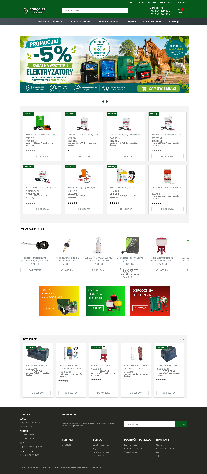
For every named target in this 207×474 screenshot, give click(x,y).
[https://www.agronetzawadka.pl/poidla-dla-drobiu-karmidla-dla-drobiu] (105, 301)
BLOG (131, 2)
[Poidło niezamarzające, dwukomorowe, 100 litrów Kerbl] (38, 354)
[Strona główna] (41, 11)
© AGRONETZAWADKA (29, 467)
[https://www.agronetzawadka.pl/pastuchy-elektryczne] (59, 301)
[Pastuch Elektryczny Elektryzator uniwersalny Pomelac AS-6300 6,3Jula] (167, 123)
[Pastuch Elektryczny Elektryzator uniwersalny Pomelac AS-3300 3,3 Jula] (84, 123)
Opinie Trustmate (131, 452)
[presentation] (180, 339)
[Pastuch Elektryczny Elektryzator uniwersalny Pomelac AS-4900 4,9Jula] (126, 123)
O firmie (158, 445)
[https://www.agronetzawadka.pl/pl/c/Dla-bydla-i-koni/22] (150, 301)
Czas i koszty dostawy (133, 448)
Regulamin (97, 448)
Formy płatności (130, 445)
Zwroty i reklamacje (101, 445)
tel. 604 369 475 (68, 445)
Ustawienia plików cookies (165, 448)
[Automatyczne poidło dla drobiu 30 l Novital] (103, 354)
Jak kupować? (98, 455)
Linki (157, 452)
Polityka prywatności (101, 452)
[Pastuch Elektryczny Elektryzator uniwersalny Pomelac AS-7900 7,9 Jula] (42, 176)
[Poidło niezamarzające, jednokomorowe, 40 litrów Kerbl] (168, 354)
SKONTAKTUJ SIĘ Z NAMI (146, 2)
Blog (157, 455)
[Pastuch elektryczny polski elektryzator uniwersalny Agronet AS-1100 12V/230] (126, 176)
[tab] (103, 101)
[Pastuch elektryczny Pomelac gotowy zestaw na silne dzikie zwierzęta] (70, 354)
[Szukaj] (131, 11)
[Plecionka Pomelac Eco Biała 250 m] (167, 176)
